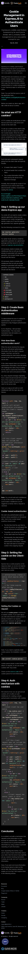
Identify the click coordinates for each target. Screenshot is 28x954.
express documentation (15, 245)
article (11, 190)
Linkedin (3, 906)
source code (14, 671)
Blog (2, 888)
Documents (4, 886)
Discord (3, 899)
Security (3, 915)
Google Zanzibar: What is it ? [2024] (10, 890)
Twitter (3, 902)
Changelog (4, 917)
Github (2, 904)
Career (3, 913)
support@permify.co (6, 924)
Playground (4, 893)
